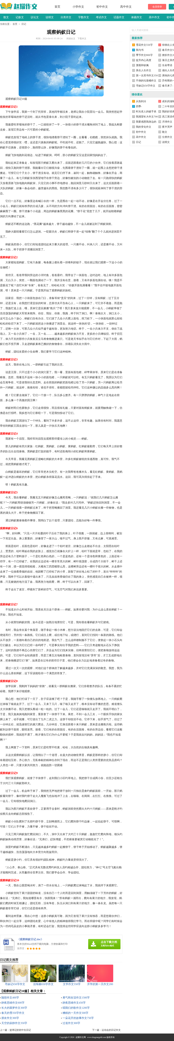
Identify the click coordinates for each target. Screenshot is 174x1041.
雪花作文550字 (144, 45)
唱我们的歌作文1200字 (76, 1007)
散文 (6, 17)
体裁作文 (136, 17)
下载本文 (81, 38)
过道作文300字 (71, 1023)
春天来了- (167, 85)
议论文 (35, 17)
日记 (23, 24)
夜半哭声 (167, 126)
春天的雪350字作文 (12, 1012)
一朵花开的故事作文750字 (78, 1018)
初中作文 (102, 6)
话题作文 (119, 17)
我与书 (140, 50)
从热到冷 (141, 101)
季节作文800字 (144, 55)
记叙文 (20, 17)
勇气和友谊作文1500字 (76, 997)
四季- (139, 106)
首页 (57, 6)
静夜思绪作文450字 (74, 1002)
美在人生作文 (143, 70)
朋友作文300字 (10, 1018)
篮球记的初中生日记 (20, 1030)
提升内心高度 (143, 60)
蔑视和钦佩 (142, 65)
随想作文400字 (10, 997)
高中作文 (126, 6)
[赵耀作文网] (20, 6)
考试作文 (101, 17)
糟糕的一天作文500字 (75, 1012)
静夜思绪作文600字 (12, 1002)
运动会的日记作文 (111, 1030)
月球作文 (167, 121)
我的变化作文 (143, 126)
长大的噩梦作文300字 (14, 1007)
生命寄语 (167, 65)
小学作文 (78, 6)
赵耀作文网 (81, 1037)
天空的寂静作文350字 (14, 1023)
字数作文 (83, 17)
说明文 (50, 17)
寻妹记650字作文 (145, 85)
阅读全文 (70, 38)
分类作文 (65, 17)
